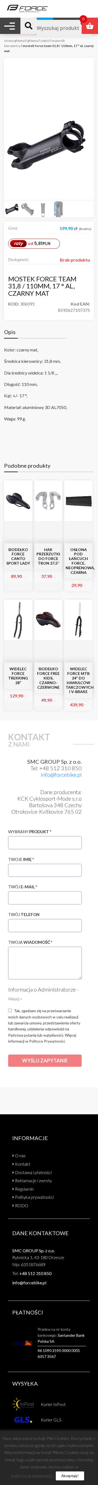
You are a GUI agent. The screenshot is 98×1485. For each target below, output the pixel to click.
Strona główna (14, 41)
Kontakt (22, 1163)
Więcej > (15, 998)
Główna (32, 41)
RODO (21, 1205)
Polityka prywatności (34, 1197)
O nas (20, 1155)
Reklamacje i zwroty (33, 1180)
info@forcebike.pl (61, 774)
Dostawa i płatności (33, 1172)
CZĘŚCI (44, 41)
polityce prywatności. (31, 1475)
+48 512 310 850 (35, 1273)
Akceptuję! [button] (70, 1476)
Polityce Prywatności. (47, 1041)
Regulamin (24, 1188)
